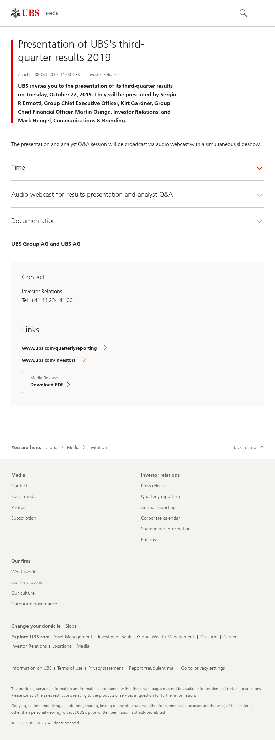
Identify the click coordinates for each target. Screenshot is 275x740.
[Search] (243, 13)
